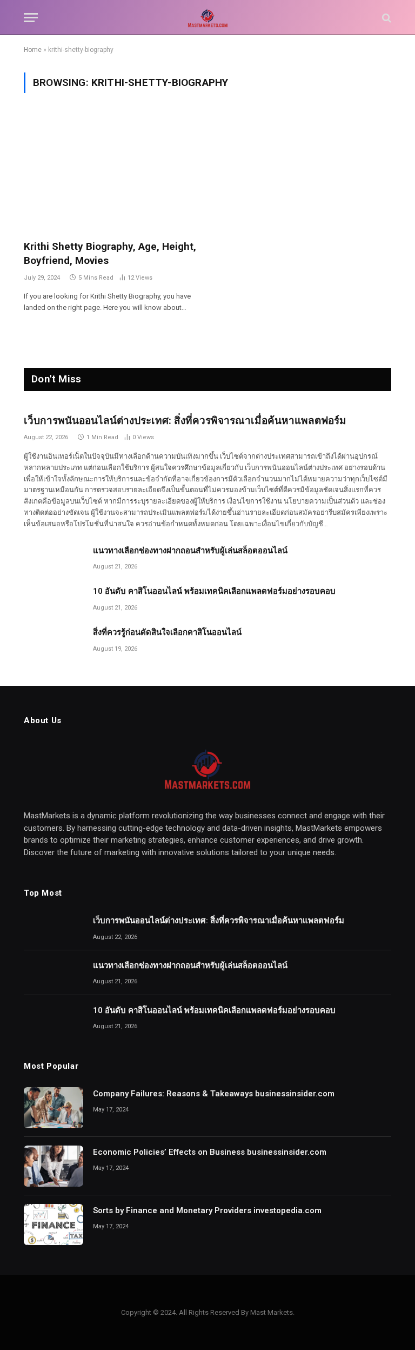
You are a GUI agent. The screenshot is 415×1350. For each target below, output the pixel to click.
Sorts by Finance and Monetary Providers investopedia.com (207, 1210)
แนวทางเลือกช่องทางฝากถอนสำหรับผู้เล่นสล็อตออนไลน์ (190, 550)
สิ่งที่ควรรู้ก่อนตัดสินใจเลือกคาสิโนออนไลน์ (167, 632)
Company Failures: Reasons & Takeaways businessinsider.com (213, 1093)
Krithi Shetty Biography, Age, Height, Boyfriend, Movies (110, 253)
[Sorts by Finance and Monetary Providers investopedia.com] (53, 1224)
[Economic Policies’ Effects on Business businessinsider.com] (53, 1166)
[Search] (385, 17)
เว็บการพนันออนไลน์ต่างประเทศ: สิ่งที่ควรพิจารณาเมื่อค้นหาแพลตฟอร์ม (185, 420)
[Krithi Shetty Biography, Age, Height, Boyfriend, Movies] (111, 173)
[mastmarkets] (207, 17)
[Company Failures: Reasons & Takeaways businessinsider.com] (53, 1107)
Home (33, 50)
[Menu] (31, 17)
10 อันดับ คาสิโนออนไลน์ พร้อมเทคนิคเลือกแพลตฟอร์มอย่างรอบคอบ (214, 591)
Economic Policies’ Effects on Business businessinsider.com (209, 1152)
